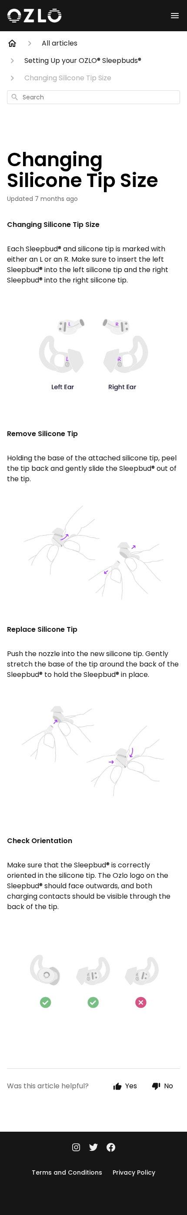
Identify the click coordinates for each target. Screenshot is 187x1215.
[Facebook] (111, 1148)
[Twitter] (93, 1148)
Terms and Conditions (67, 1172)
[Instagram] (76, 1148)
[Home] (12, 43)
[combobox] (93, 97)
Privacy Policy (134, 1172)
